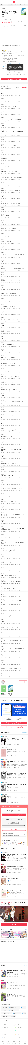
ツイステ (4, 1010)
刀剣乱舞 (12, 1016)
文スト (23, 1007)
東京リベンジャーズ (14, 1007)
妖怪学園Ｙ (4, 63)
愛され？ (20, 63)
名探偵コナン (17, 1013)
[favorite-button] (9, 72)
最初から (18, 87)
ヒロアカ (4, 1007)
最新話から (24, 87)
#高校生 (3, 902)
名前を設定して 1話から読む (14, 79)
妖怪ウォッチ (14, 63)
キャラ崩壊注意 (5, 65)
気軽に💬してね (5, 66)
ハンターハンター (6, 1013)
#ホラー (11, 902)
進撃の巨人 (5, 1016)
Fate (24, 1013)
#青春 (7, 902)
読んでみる (14, 924)
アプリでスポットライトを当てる (14, 815)
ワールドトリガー (14, 1010)
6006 (3, 16)
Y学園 (9, 63)
